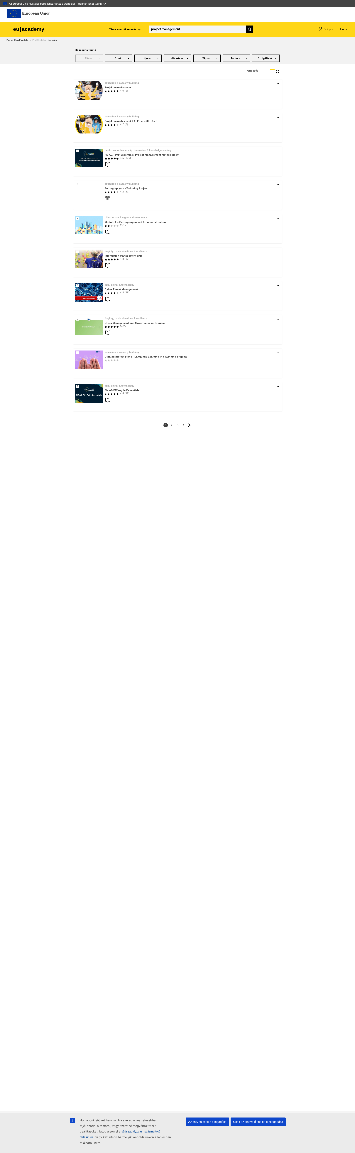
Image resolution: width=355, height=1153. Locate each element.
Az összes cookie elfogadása (207, 1121)
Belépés (328, 29)
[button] (278, 83)
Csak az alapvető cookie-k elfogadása (258, 1121)
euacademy (28, 29)
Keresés (52, 40)
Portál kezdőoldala (17, 40)
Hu (342, 29)
